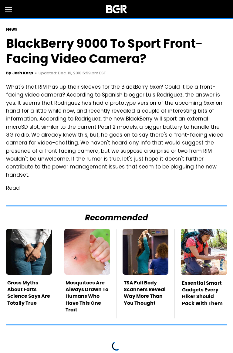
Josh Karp (22, 73)
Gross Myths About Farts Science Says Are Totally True (28, 293)
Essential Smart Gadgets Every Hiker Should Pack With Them (202, 293)
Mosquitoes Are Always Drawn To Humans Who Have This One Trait (87, 296)
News (11, 29)
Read (13, 188)
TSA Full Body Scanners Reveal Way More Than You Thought (145, 293)
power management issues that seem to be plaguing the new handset (111, 171)
